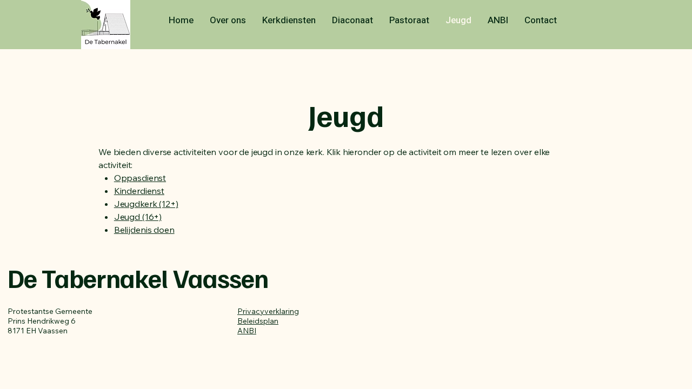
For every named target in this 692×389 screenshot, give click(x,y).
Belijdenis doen (144, 229)
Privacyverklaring (268, 311)
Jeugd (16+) (138, 216)
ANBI (246, 331)
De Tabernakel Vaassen (138, 277)
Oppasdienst (140, 177)
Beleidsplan (257, 321)
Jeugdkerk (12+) (146, 203)
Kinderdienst (139, 190)
